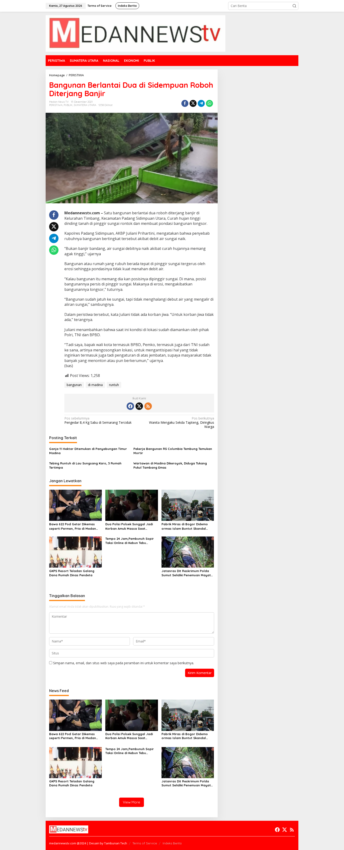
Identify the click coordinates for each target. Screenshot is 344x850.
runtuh (114, 385)
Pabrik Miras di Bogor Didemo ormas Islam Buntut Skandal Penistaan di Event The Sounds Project (185, 526)
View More (131, 802)
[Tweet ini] (193, 103)
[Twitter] (139, 406)
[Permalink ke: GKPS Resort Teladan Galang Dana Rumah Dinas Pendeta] (75, 552)
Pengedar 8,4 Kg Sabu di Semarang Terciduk (98, 420)
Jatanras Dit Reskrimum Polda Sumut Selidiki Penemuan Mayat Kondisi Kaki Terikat (186, 573)
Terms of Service (144, 843)
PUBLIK (68, 105)
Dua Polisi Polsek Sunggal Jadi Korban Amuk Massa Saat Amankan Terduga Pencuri (129, 526)
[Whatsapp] (209, 103)
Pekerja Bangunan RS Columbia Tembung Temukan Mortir (172, 451)
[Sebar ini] (184, 103)
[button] (294, 6)
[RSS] (148, 406)
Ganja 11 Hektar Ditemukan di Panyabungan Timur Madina (88, 451)
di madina (95, 385)
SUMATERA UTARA (85, 105)
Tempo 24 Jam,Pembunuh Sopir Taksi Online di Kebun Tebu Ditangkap (129, 541)
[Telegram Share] (201, 103)
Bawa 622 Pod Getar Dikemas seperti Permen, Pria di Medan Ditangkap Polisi (72, 526)
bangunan (74, 385)
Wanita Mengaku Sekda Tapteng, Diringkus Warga (181, 422)
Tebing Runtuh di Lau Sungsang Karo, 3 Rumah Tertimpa (85, 465)
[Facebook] (130, 406)
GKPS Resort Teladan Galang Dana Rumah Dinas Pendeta (71, 573)
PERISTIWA (55, 105)
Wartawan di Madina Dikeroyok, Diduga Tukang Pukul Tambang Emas (170, 465)
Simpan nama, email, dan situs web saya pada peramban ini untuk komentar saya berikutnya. (123, 663)
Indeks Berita (172, 843)
